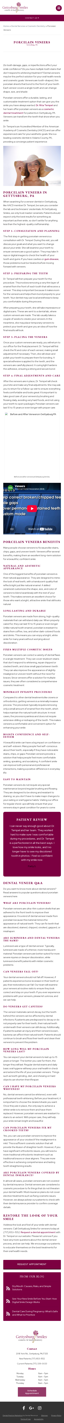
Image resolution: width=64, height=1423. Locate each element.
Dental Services (18, 26)
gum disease (51, 259)
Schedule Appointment (32, 1392)
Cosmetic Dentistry (36, 26)
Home (6, 26)
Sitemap (44, 1415)
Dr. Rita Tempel (44, 105)
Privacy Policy (56, 1415)
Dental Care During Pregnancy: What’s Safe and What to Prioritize (35, 1313)
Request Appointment (32, 1264)
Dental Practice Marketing (13, 1415)
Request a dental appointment (38, 1232)
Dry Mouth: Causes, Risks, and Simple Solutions (31, 1288)
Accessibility (38, 1419)
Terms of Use (26, 1419)
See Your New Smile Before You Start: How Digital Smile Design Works (34, 1300)
